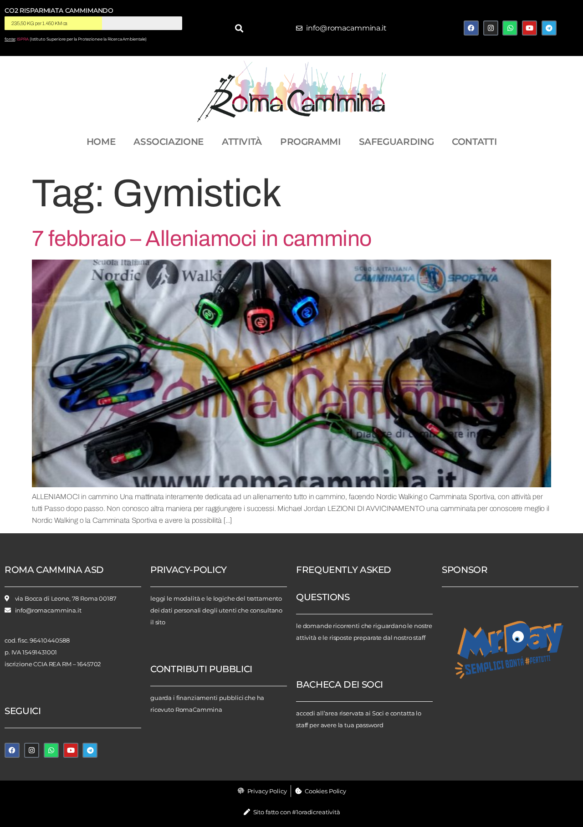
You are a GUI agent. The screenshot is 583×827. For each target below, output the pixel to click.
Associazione (168, 141)
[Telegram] (549, 28)
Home (101, 141)
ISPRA (23, 39)
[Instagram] (490, 28)
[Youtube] (529, 28)
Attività (242, 141)
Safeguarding (396, 141)
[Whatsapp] (509, 28)
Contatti (474, 141)
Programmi (310, 141)
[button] (238, 28)
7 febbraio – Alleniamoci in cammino (202, 238)
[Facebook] (471, 28)
